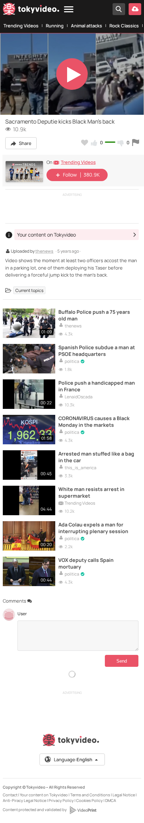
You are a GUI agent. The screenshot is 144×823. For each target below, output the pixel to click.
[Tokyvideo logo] (31, 10)
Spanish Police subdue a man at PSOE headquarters (96, 350)
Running (55, 25)
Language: (73, 759)
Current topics (29, 290)
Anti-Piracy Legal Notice (24, 800)
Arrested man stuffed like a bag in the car (96, 457)
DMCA (110, 800)
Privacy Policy (61, 800)
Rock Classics (124, 25)
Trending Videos (20, 25)
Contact (10, 794)
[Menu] (69, 9)
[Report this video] (135, 142)
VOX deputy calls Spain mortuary (86, 563)
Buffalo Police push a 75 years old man (94, 315)
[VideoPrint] (83, 810)
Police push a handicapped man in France (96, 386)
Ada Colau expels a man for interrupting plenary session (93, 528)
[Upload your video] (135, 9)
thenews (44, 251)
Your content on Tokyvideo (44, 794)
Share (24, 143)
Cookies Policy (89, 800)
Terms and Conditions (90, 794)
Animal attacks (86, 25)
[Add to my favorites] (84, 142)
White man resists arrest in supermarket (91, 492)
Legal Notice (124, 794)
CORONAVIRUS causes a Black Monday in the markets (94, 421)
